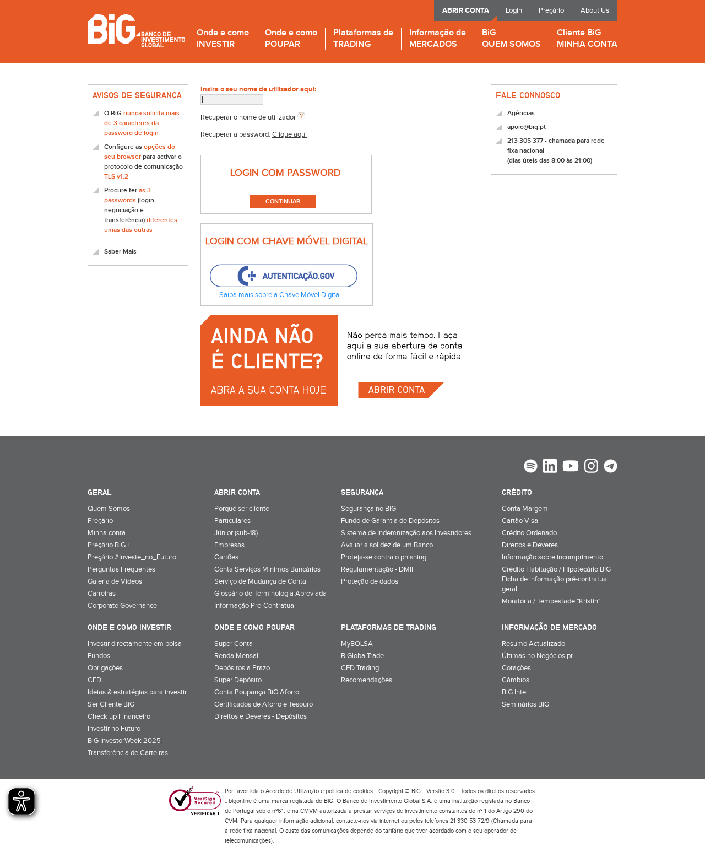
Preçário (551, 10)
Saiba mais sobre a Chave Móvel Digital (280, 294)
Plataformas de (363, 39)
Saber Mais (120, 251)
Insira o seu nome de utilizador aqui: (258, 89)
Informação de (437, 39)
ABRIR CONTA (465, 10)
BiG (511, 39)
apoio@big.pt (526, 127)
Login (514, 10)
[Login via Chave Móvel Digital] (283, 276)
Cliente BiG (587, 39)
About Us (595, 10)
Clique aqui (289, 134)
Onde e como (223, 39)
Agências (521, 113)
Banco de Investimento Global (136, 30)
